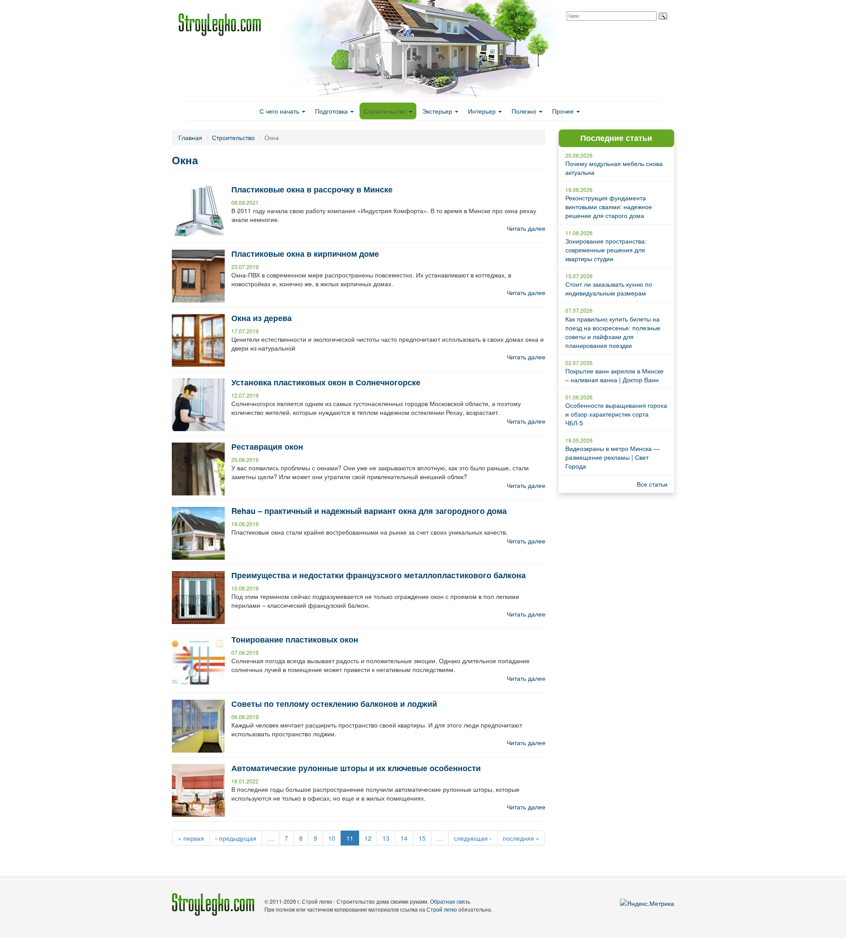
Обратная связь (450, 901)
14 (404, 838)
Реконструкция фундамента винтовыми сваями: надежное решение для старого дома (608, 206)
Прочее (563, 111)
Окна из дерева (261, 318)
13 (386, 838)
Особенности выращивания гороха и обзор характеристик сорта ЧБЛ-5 (616, 414)
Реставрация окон (267, 446)
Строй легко (442, 909)
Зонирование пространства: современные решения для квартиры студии (605, 249)
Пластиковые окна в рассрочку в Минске (312, 189)
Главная (190, 137)
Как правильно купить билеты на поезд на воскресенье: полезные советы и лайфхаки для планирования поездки (612, 332)
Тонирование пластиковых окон (294, 639)
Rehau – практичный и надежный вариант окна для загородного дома (369, 511)
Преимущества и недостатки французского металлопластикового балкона (378, 575)
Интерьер (482, 111)
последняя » (521, 838)
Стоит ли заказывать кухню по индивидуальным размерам (608, 288)
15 (422, 838)
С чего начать (280, 111)
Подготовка (332, 111)
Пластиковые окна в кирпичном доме (305, 253)
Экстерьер (438, 111)
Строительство (386, 111)
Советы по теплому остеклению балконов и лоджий (334, 703)
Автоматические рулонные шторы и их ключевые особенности (356, 768)
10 (331, 838)
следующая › (473, 838)
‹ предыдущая (235, 838)
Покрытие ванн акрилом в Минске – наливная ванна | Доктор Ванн (614, 375)
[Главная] (222, 24)
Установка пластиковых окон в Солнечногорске (325, 382)
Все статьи (652, 484)
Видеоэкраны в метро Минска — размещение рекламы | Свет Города (612, 457)
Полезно (525, 111)
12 (367, 838)
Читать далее (526, 228)
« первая (191, 838)
